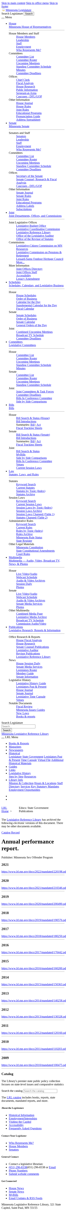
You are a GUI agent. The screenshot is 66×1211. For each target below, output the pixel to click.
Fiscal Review (24, 706)
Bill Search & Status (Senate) (33, 434)
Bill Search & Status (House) (33, 418)
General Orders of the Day (31, 325)
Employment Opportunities (24, 789)
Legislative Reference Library (33, 232)
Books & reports (25, 716)
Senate (12, 123)
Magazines (15, 746)
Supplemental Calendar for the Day (36, 305)
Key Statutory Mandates (45, 786)
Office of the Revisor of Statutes (34, 239)
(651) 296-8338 (18, 1167)
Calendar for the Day (28, 302)
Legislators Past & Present (31, 686)
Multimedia (15, 557)
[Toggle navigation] (2, 18)
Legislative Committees (22, 345)
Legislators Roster (26, 670)
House (12, 23)
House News (16, 1188)
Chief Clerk (23, 79)
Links (12, 769)
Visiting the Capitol (20, 1121)
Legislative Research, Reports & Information (34, 630)
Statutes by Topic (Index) (30, 491)
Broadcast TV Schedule (30, 335)
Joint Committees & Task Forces (35, 391)
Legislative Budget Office (31, 225)
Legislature (15, 756)
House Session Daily (28, 663)
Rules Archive (24, 534)
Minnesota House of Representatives (30, 26)
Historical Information (21, 1115)
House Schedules (26, 295)
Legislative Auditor (27, 650)
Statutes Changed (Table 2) (31, 517)
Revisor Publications (28, 653)
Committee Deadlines (28, 73)
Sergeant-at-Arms (26, 93)
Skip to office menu (37, 3)
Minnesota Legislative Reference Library (25, 733)
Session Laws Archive (29, 510)
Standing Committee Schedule (33, 66)
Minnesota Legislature (18, 10)
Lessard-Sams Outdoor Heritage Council (39, 258)
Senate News (16, 1191)
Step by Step (16, 776)
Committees (16, 341)
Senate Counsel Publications (32, 646)
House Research (25, 86)
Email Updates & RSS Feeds (25, 1198)
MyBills (20, 454)
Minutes (20, 69)
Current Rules (24, 527)
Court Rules (23, 554)
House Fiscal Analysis (29, 640)
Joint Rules (22, 109)
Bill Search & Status (28, 451)
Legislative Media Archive (31, 617)
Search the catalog (12, 1090)
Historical (14, 753)
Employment (23, 46)
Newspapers (16, 750)
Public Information (27, 89)
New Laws (22, 713)
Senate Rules (23, 195)
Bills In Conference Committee (34, 398)
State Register (24, 540)
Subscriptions (24, 209)
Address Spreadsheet (28, 119)
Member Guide (25, 673)
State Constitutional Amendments (35, 550)
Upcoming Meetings (28, 63)
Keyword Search (26, 484)
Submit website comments (24, 1173)
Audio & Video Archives (30, 580)
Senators (21, 136)
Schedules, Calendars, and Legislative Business (36, 285)
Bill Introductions (26, 421)
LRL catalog (14, 1097)
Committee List (25, 56)
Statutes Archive (25, 494)
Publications (16, 627)
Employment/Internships (23, 1118)
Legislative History (20, 773)
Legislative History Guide (31, 683)
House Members (25, 36)
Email (52, 1167)
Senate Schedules (26, 315)
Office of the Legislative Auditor (35, 235)
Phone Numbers (18, 1170)
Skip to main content (13, 3)
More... (20, 262)
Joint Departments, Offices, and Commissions (35, 215)
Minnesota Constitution (29, 547)
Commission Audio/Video (31, 623)
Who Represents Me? (28, 50)
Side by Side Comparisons (31, 401)
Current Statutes (25, 487)
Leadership (22, 40)
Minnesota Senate (19, 126)
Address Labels (25, 205)
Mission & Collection (21, 783)
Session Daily (24, 583)
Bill (32, 424)
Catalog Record (10, 832)
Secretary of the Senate (29, 176)
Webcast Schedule (26, 577)
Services (25, 786)
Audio (33, 573)
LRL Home (5, 809)
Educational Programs (29, 113)
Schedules (15, 282)
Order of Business (26, 298)
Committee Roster (26, 60)
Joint (11, 212)
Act (38, 424)
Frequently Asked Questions (25, 1128)
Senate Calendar (25, 321)
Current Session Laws (29, 467)
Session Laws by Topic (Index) (34, 507)
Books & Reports (19, 743)
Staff (19, 43)
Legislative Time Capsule (30, 696)
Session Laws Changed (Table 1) (35, 514)
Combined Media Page (29, 613)
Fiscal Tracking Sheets (29, 428)
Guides (13, 766)
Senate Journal (24, 192)
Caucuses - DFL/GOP (29, 96)
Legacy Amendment (28, 278)
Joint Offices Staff (26, 272)
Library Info (16, 779)
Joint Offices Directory (29, 268)
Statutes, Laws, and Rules (24, 474)
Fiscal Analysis (25, 83)
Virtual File (44, 760)
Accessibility (23, 275)
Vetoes (20, 464)
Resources (30, 776)
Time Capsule (29, 760)
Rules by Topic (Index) (29, 530)
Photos (20, 587)
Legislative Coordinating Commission (38, 229)
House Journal (24, 103)
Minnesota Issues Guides (30, 709)
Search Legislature (12, 13)
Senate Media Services (29, 603)
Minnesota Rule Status (29, 537)
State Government (32, 756)
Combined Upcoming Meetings (34, 331)
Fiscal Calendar (25, 308)
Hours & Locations (45, 783)
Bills (11, 404)
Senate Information (27, 676)
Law (11, 471)
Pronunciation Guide (28, 116)
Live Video (22, 573)
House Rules (23, 106)
